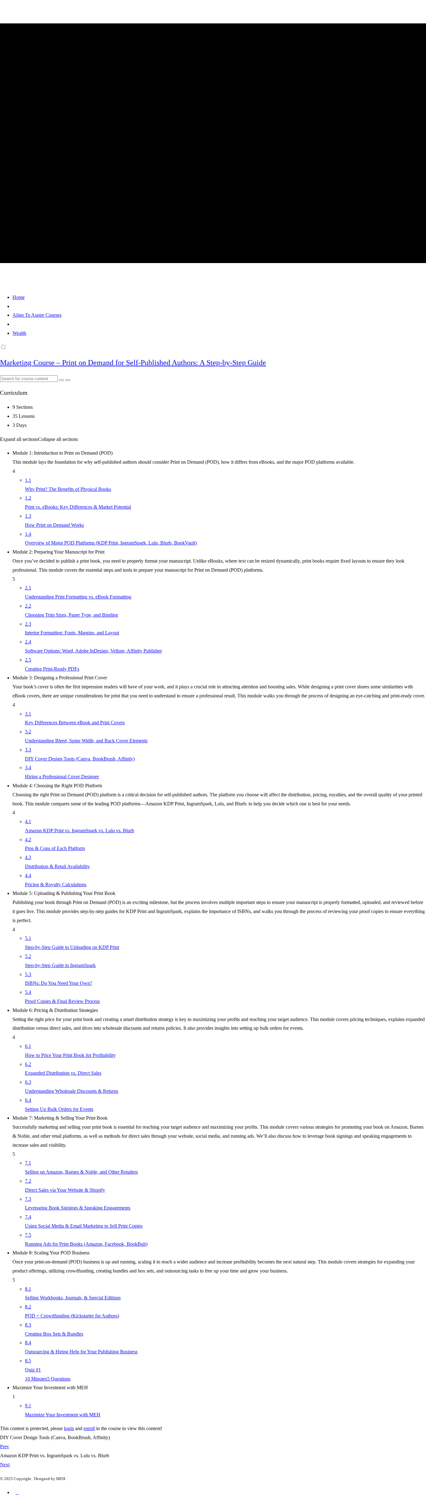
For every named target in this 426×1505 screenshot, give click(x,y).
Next (5, 1464)
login (69, 1428)
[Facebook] (17, 1495)
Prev (4, 1446)
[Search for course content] (61, 380)
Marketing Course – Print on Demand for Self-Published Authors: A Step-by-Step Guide (133, 363)
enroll (89, 1428)
